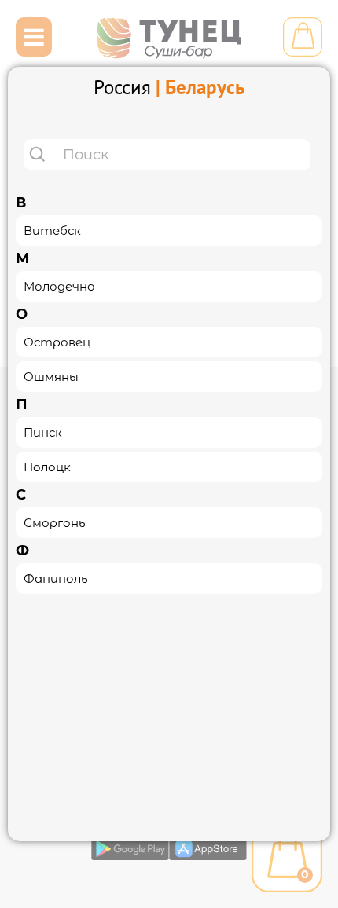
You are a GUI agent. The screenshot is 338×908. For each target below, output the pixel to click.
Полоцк (47, 466)
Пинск (43, 432)
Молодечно (59, 286)
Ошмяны (51, 376)
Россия (122, 87)
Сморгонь (55, 522)
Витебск (52, 230)
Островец (57, 342)
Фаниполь (56, 578)
